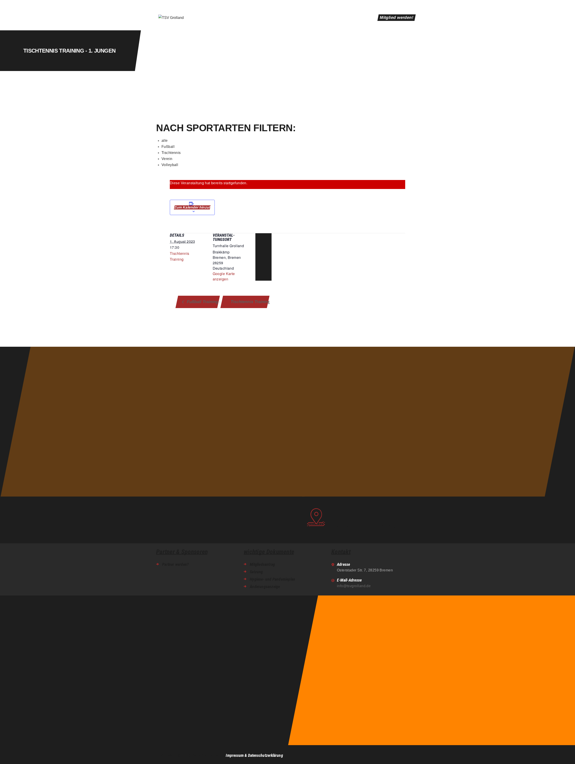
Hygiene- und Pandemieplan (272, 579)
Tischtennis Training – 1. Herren (249, 301)
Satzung (256, 571)
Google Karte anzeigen (224, 276)
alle (164, 140)
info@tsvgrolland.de (354, 586)
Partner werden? (175, 564)
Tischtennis (171, 153)
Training (177, 259)
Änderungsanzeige (265, 586)
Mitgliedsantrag (262, 564)
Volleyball (169, 165)
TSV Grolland (166, 755)
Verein (166, 159)
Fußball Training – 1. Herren (202, 301)
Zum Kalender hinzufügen (192, 207)
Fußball (168, 147)
